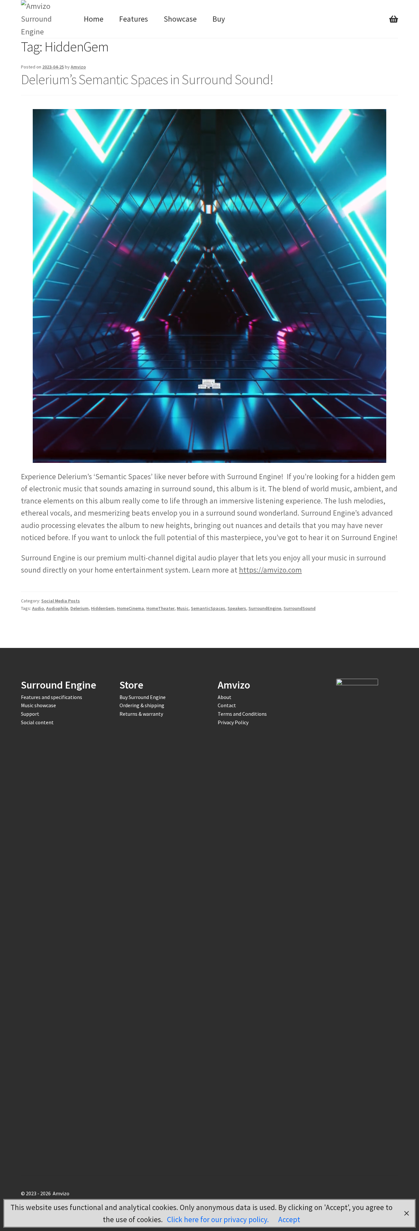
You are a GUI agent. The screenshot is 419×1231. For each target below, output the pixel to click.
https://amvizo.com (270, 570)
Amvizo (78, 67)
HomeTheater (160, 608)
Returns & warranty (141, 713)
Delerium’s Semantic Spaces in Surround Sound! (147, 79)
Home (93, 19)
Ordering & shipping (141, 705)
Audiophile (57, 608)
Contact (227, 705)
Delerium (79, 608)
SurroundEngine (264, 608)
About (224, 697)
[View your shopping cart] (393, 13)
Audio (38, 608)
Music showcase (38, 705)
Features (133, 19)
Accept (289, 1219)
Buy (218, 19)
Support (30, 713)
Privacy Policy (233, 722)
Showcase (180, 19)
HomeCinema (130, 608)
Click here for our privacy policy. (218, 1219)
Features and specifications (51, 697)
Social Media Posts (60, 601)
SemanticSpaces (208, 608)
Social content (37, 722)
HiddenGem (103, 608)
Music (183, 608)
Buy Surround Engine (142, 697)
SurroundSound (299, 608)
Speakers (237, 608)
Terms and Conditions (242, 713)
